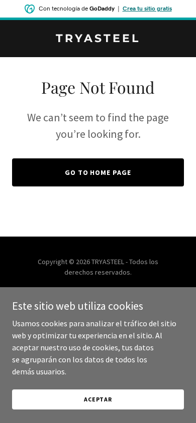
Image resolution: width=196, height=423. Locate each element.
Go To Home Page (98, 172)
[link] (98, 39)
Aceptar (98, 399)
